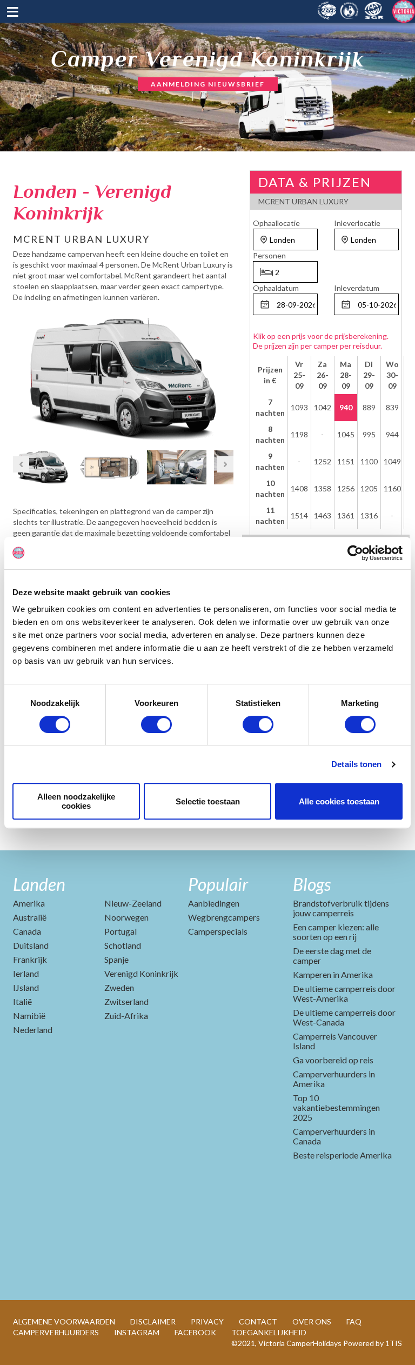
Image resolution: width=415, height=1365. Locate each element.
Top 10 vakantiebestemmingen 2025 (336, 1107)
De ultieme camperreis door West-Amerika (344, 993)
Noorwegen (126, 917)
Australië (29, 917)
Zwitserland (126, 1001)
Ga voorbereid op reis (333, 1060)
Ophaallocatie (276, 223)
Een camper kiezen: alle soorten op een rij (336, 932)
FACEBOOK (195, 1332)
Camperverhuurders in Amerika (334, 1079)
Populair (218, 884)
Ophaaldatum (276, 287)
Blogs (312, 884)
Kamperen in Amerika (333, 974)
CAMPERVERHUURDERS (56, 1332)
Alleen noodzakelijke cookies (76, 801)
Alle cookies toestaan (339, 801)
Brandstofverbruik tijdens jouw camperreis (341, 908)
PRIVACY (207, 1321)
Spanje (116, 959)
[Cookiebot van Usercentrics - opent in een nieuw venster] (355, 553)
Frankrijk (30, 959)
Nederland (32, 1029)
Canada (27, 931)
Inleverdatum (356, 287)
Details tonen (356, 764)
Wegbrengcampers (224, 917)
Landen (39, 884)
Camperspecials (217, 931)
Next (225, 375)
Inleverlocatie (357, 223)
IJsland (26, 987)
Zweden (119, 987)
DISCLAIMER (153, 1321)
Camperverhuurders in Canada (334, 1136)
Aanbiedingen (213, 903)
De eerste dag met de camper (332, 955)
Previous (21, 375)
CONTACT (258, 1321)
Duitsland (31, 945)
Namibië (29, 1015)
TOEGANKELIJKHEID (268, 1332)
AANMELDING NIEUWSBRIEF (208, 84)
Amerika (29, 903)
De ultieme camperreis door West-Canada (344, 1017)
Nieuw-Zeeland (133, 903)
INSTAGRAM (136, 1332)
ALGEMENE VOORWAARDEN (64, 1321)
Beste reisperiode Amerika (342, 1155)
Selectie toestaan (208, 801)
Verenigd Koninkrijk (141, 973)
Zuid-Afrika (126, 1015)
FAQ (354, 1321)
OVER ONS (311, 1321)
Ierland (26, 973)
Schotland (122, 945)
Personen (269, 255)
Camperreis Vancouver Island (335, 1041)
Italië (22, 1001)
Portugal (120, 931)
